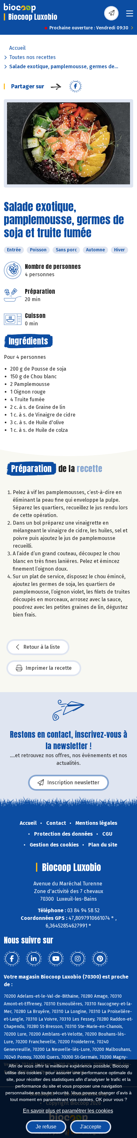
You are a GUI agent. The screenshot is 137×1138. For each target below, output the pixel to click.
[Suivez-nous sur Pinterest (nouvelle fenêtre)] (100, 959)
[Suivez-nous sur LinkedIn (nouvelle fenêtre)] (34, 959)
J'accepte (90, 1126)
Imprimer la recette (48, 668)
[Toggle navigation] (129, 15)
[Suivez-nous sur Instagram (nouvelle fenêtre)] (78, 959)
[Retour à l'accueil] (20, 8)
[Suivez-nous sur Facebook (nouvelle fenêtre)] (12, 959)
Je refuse (46, 1126)
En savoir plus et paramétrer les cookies (68, 1110)
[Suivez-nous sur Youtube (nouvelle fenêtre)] (56, 959)
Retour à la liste (41, 647)
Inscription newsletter (73, 783)
